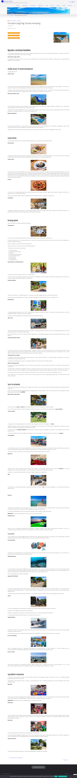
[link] (74, 5)
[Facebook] (69, 2)
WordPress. (73, 773)
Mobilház (14, 20)
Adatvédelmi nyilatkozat (38, 767)
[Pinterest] (74, 2)
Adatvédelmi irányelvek (63, 776)
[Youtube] (71, 2)
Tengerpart (19, 20)
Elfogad (56, 776)
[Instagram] (73, 2)
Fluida (69, 773)
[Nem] (75, 776)
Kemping (11, 15)
